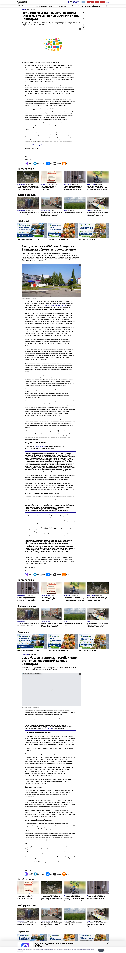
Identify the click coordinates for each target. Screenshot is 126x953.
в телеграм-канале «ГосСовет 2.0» (56, 305)
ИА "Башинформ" (36, 145)
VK (83, 2)
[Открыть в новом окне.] (29, 163)
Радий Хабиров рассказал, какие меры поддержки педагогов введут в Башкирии (46, 6)
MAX (103, 2)
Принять (101, 950)
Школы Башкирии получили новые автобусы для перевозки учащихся (91, 6)
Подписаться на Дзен (76, 2)
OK (97, 2)
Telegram (90, 2)
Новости (20, 5)
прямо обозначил (40, 446)
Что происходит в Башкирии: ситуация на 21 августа (69, 6)
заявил (49, 728)
